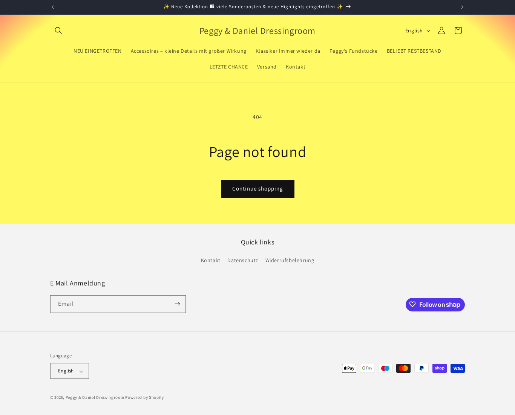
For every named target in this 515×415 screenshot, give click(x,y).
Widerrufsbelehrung (289, 260)
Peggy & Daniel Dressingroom (95, 397)
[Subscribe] (177, 304)
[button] (58, 30)
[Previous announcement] (52, 7)
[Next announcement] (462, 7)
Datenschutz (242, 260)
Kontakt (211, 260)
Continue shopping (257, 188)
